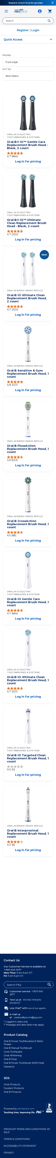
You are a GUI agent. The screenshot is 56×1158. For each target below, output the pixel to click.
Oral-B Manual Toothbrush (18, 1048)
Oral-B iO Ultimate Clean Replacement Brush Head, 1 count (28, 680)
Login (35, 30)
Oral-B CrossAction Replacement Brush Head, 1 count (28, 524)
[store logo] (23, 11)
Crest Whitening (13, 1055)
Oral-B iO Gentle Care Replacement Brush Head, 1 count (28, 602)
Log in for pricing (28, 161)
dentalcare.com (26, 1108)
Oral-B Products (12, 1092)
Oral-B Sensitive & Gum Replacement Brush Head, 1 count (28, 374)
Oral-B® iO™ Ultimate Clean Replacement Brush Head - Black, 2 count (26, 223)
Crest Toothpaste (13, 1051)
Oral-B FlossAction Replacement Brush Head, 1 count (28, 449)
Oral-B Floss (10, 1059)
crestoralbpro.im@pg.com (28, 1017)
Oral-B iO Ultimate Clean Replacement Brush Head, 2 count (27, 298)
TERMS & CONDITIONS (17, 1139)
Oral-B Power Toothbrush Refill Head (24, 1063)
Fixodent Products (14, 1088)
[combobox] (28, 21)
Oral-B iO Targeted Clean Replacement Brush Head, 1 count (28, 758)
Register (23, 30)
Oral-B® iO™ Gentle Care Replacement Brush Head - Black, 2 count (27, 145)
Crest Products (12, 1084)
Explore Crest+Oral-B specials (26, 3)
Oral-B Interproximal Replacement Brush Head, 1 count (28, 833)
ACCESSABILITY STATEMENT (20, 1146)
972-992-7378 (29, 1000)
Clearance (9, 1066)
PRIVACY (9, 1152)
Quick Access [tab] (13, 39)
